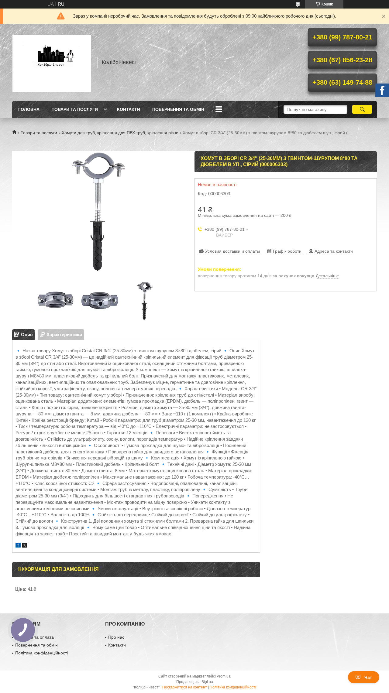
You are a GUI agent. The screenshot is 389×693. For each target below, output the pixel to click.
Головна (29, 109)
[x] (24, 545)
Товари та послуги (75, 109)
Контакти (128, 109)
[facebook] (18, 545)
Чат (368, 677)
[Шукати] (362, 109)
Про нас (116, 637)
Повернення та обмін (178, 109)
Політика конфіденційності (41, 652)
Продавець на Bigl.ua (194, 682)
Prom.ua (224, 676)
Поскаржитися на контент (184, 687)
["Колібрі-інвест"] (51, 62)
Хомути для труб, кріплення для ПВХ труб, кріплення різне (120, 132)
